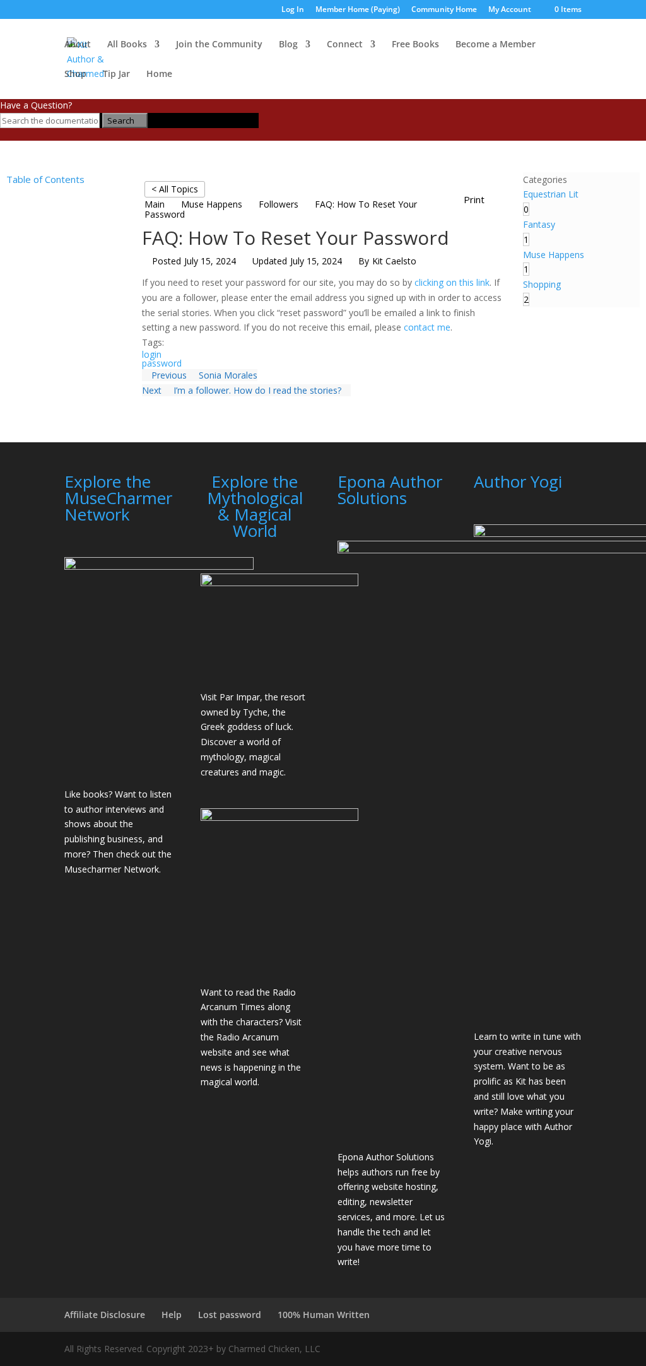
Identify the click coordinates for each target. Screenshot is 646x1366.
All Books (127, 45)
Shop (75, 74)
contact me (427, 327)
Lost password (229, 1315)
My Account (509, 10)
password (162, 363)
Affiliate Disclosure (104, 1315)
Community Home (444, 10)
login (152, 354)
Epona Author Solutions (386, 1157)
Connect (345, 45)
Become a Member (495, 45)
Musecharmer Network (111, 869)
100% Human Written (324, 1315)
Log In (292, 10)
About (77, 45)
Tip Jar (116, 74)
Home (159, 74)
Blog (288, 45)
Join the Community (219, 45)
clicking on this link (452, 282)
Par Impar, (241, 697)
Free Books (415, 45)
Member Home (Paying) (357, 10)
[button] (481, 200)
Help (172, 1315)
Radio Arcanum (247, 1037)
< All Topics (174, 189)
